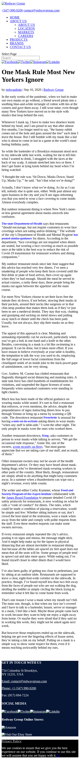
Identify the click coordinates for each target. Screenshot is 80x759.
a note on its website (24, 421)
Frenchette (50, 417)
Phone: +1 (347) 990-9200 (19, 688)
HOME (15, 17)
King (45, 435)
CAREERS (25, 36)
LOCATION (26, 28)
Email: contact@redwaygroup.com (24, 681)
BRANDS (17, 43)
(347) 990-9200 (12, 10)
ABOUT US (18, 21)
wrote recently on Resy (27, 446)
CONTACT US (20, 47)
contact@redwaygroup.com (41, 10)
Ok (58, 755)
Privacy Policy (12, 741)
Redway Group (53, 89)
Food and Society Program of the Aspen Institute (37, 492)
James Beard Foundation (22, 497)
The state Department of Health (22, 223)
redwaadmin (14, 89)
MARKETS (26, 32)
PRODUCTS (18, 39)
